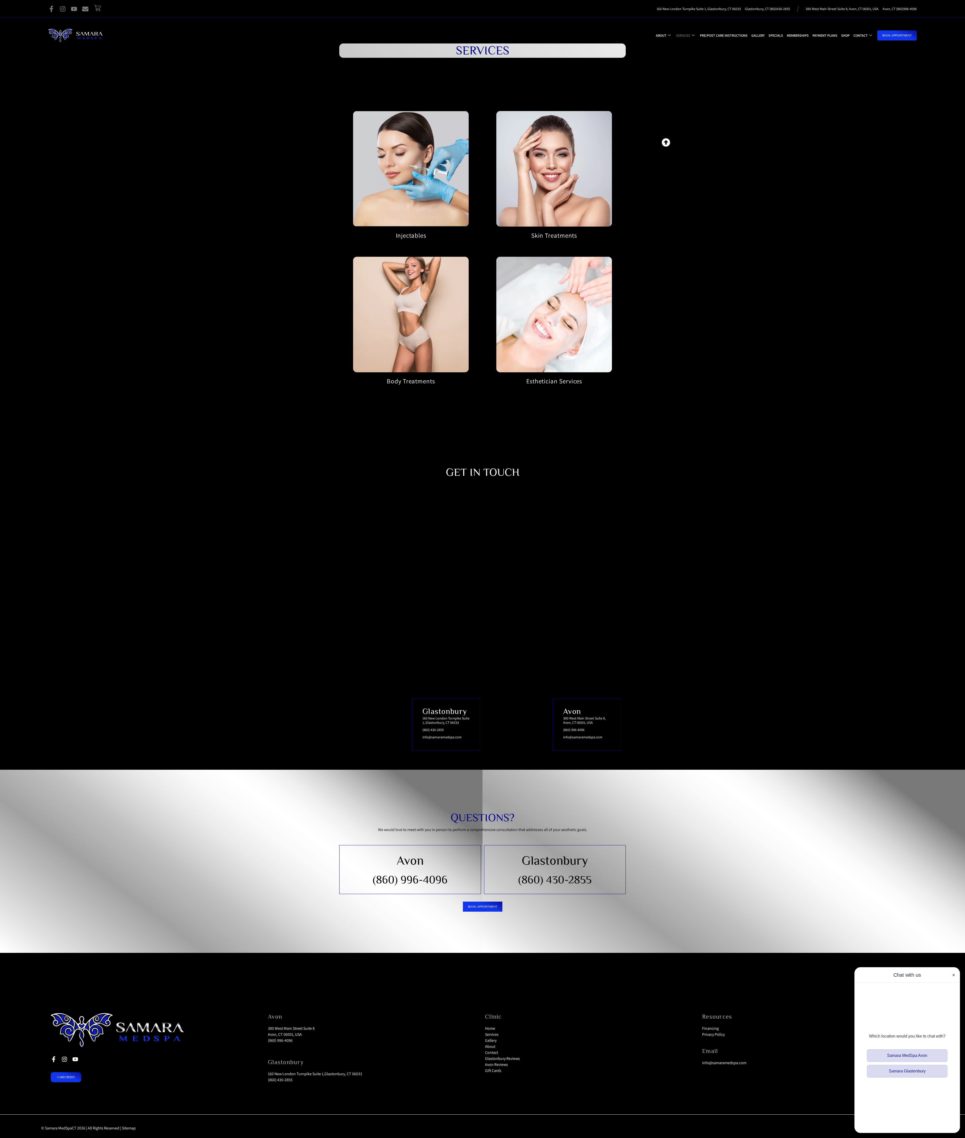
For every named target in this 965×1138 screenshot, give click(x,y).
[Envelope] (85, 9)
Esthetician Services (554, 381)
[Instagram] (63, 9)
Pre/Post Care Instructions (724, 35)
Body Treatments (411, 381)
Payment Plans (824, 35)
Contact (860, 35)
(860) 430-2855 (555, 879)
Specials (775, 35)
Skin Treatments (554, 235)
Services (683, 35)
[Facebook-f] (51, 9)
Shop (845, 35)
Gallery (758, 35)
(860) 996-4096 (410, 879)
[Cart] (97, 8)
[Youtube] (74, 9)
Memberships (798, 35)
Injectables (411, 235)
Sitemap (129, 1128)
